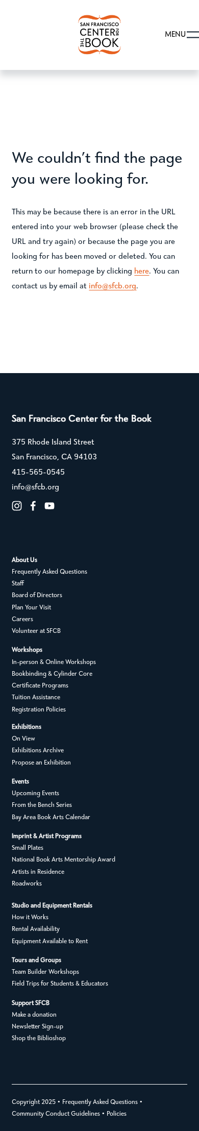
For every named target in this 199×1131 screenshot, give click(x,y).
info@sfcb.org (112, 286)
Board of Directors (37, 595)
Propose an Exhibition (41, 762)
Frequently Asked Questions (49, 572)
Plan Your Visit (31, 607)
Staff (18, 583)
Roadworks (27, 883)
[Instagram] (17, 506)
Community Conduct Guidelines (56, 1114)
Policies (117, 1114)
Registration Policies (39, 709)
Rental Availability (36, 929)
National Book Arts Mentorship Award (63, 859)
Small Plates (27, 848)
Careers (22, 619)
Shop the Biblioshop (39, 1038)
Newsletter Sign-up (37, 1026)
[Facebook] (33, 506)
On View (23, 738)
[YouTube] (49, 506)
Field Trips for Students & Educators (60, 983)
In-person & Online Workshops (54, 662)
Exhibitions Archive (38, 750)
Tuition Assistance (36, 697)
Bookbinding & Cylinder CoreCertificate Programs (52, 680)
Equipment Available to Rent (50, 941)
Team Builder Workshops (45, 972)
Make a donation (34, 1015)
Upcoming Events (35, 793)
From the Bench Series (42, 805)
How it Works (30, 917)
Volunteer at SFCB (36, 631)
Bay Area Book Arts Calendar (51, 817)
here (141, 271)
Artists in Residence (38, 872)
